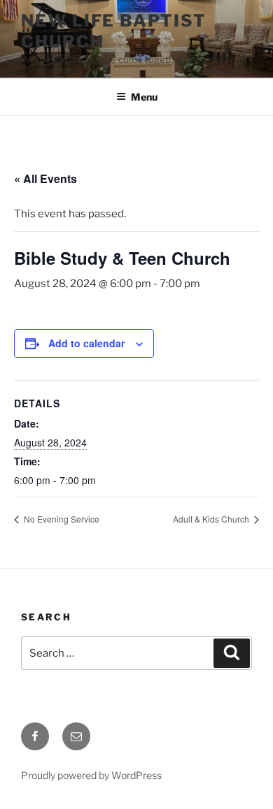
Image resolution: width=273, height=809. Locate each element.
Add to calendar (86, 343)
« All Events (45, 178)
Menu (144, 97)
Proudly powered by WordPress (91, 775)
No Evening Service (60, 519)
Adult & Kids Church (212, 519)
